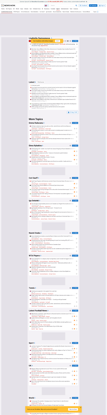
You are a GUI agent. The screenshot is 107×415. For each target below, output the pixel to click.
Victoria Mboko (86, 11)
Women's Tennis (50, 51)
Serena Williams (50, 56)
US (43, 403)
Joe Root (40, 348)
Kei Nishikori (34, 251)
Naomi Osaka (66, 11)
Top (31, 41)
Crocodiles (33, 383)
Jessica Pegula (34, 183)
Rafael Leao (34, 324)
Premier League (43, 320)
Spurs (37, 329)
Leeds (37, 320)
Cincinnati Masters (41, 60)
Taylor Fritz (41, 206)
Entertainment (64, 9)
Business (46, 9)
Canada (40, 403)
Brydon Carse (34, 348)
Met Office (33, 371)
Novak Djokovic (34, 298)
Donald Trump (34, 403)
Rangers (33, 320)
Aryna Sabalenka (57, 11)
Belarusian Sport (43, 265)
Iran (31, 9)
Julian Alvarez (34, 316)
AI (42, 9)
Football (53, 9)
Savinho (33, 329)
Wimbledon (44, 293)
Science (76, 9)
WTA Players (16, 11)
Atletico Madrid (42, 316)
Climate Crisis (37, 9)
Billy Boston (34, 357)
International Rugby (41, 361)
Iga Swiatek (49, 11)
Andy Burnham (40, 379)
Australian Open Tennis (54, 261)
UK (14, 9)
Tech (71, 9)
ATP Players (48, 298)
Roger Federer (42, 298)
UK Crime (42, 375)
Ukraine (26, 9)
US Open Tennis (45, 137)
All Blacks (33, 361)
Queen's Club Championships (37, 133)
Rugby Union (48, 361)
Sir (45, 357)
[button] (40, 82)
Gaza (21, 9)
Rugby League (41, 357)
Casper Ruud (47, 206)
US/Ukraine (33, 379)
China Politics (47, 243)
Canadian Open (42, 51)
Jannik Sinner (34, 128)
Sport (58, 9)
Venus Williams (34, 51)
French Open (48, 128)
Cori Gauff (42, 11)
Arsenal (48, 316)
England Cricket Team (48, 348)
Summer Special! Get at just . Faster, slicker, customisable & (52, 1)
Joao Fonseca (41, 128)
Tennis (53, 133)
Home (3, 9)
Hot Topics (9, 9)
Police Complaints (35, 375)
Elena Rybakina (34, 11)
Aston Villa (40, 324)
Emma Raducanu (25, 11)
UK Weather (39, 371)
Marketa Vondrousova (75, 11)
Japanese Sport (49, 251)
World (17, 9)
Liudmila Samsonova (6, 11)
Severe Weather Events (48, 371)
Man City (41, 329)
